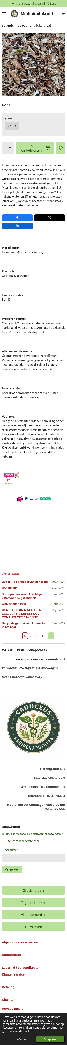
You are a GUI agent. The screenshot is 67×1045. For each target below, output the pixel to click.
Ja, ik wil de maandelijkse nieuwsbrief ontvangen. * (32, 833)
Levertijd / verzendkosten (21, 967)
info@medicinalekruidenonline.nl (40, 787)
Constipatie (9, 588)
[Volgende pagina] (51, 635)
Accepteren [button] (50, 1039)
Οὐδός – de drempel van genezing (25, 581)
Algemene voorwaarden (20, 942)
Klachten (8, 999)
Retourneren (11, 955)
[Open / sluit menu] (4, 13)
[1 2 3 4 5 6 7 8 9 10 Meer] (8, 148)
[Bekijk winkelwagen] (63, 13)
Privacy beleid (12, 1009)
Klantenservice (13, 974)
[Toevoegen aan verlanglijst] (60, 148)
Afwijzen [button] (22, 1039)
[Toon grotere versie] (33, 726)
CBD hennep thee (14, 603)
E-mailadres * (10, 849)
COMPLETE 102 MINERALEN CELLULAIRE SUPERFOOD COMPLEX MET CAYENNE (21, 613)
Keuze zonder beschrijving (23, 840)
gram (8, 118)
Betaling (8, 987)
